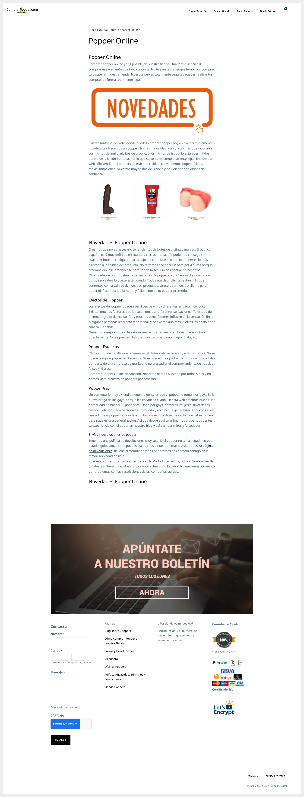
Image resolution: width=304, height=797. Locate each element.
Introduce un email (60, 662)
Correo (57, 650)
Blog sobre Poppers (117, 631)
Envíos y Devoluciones (119, 651)
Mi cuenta (111, 659)
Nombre (58, 634)
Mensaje (58, 672)
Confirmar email (80, 662)
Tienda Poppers (114, 687)
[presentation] (71, 724)
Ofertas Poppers (115, 666)
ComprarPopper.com (22, 10)
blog (149, 425)
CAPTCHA (57, 715)
